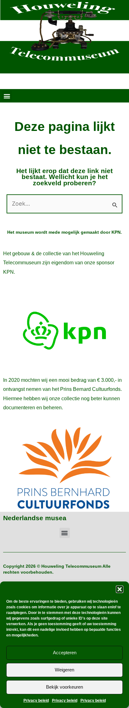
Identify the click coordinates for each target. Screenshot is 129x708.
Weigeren (64, 669)
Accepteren (64, 652)
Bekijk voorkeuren (64, 687)
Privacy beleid (36, 700)
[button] (119, 589)
